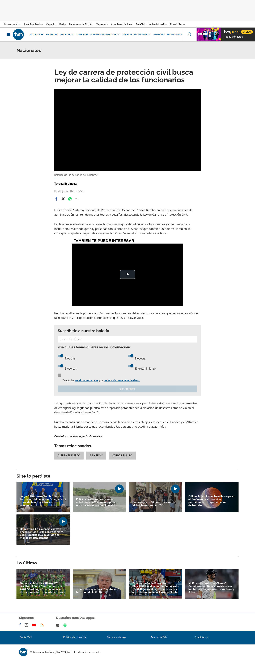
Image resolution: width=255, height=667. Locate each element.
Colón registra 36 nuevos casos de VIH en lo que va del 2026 (153, 504)
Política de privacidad (75, 637)
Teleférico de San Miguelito (151, 24)
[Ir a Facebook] (20, 625)
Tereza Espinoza (65, 183)
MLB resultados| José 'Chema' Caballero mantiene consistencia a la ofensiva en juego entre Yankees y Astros (211, 588)
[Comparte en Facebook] (56, 198)
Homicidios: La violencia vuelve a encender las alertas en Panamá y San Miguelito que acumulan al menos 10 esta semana (41, 533)
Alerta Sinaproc (69, 455)
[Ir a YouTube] (34, 625)
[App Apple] (58, 625)
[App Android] (66, 625)
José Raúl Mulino (33, 24)
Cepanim (51, 24)
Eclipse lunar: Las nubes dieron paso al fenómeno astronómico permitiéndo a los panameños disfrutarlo (211, 501)
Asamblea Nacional (122, 24)
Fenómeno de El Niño (81, 24)
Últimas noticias (12, 24)
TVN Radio (82, 34)
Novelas (127, 34)
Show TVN (51, 34)
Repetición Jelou (233, 36)
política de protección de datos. (122, 380)
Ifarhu (62, 24)
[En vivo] (226, 30)
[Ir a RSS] (43, 625)
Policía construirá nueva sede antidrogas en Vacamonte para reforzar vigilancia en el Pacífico (96, 502)
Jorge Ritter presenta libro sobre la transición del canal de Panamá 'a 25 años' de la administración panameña (43, 501)
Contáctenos (201, 637)
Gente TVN (159, 34)
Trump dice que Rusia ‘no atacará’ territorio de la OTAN (97, 591)
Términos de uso (116, 637)
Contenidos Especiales (103, 34)
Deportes (65, 34)
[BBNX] (23, 652)
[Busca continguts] (189, 34)
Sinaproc (96, 455)
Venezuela (102, 24)
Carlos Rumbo (122, 455)
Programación (175, 34)
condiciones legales (86, 380)
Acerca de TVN (159, 637)
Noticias (35, 34)
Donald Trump (178, 24)
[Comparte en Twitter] (63, 198)
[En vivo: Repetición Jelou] (209, 34)
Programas (140, 34)
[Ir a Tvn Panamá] (18, 34)
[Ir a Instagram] (27, 625)
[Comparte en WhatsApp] (69, 198)
